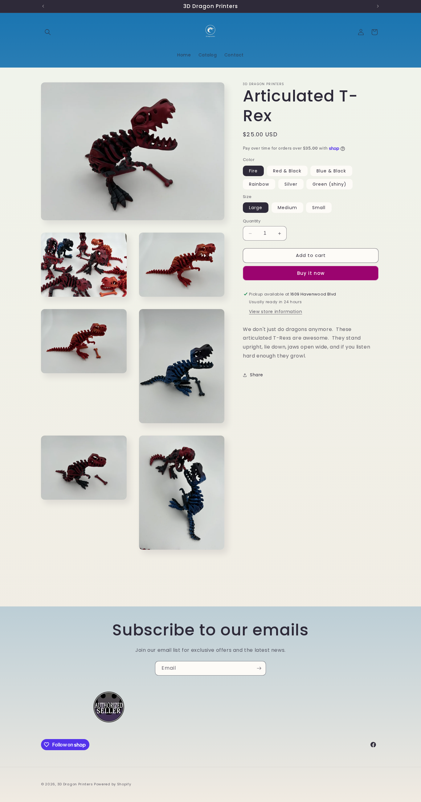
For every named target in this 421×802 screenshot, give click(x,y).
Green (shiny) (329, 184)
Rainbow (259, 184)
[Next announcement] (378, 6)
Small (318, 208)
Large (255, 208)
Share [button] (256, 375)
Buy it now (311, 273)
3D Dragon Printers (75, 784)
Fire (253, 171)
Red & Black (287, 171)
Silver (290, 184)
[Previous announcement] (43, 6)
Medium (287, 208)
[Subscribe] (259, 668)
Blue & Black (331, 171)
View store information (275, 311)
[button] (48, 32)
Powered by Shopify (112, 784)
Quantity (251, 221)
